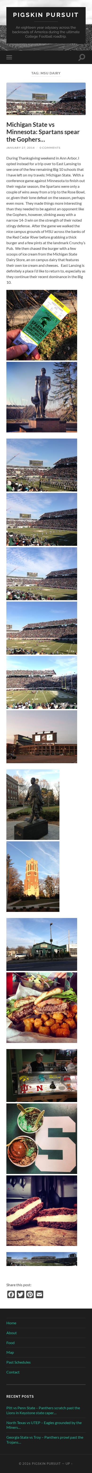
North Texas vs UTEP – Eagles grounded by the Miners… (44, 1425)
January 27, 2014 (20, 147)
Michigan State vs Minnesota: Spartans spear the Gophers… (43, 132)
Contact (13, 1372)
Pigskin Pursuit (46, 14)
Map (10, 1352)
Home (11, 1323)
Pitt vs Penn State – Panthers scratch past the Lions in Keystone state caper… (43, 1410)
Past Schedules (18, 1362)
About (11, 1332)
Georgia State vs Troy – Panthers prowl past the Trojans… (44, 1439)
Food (10, 1342)
